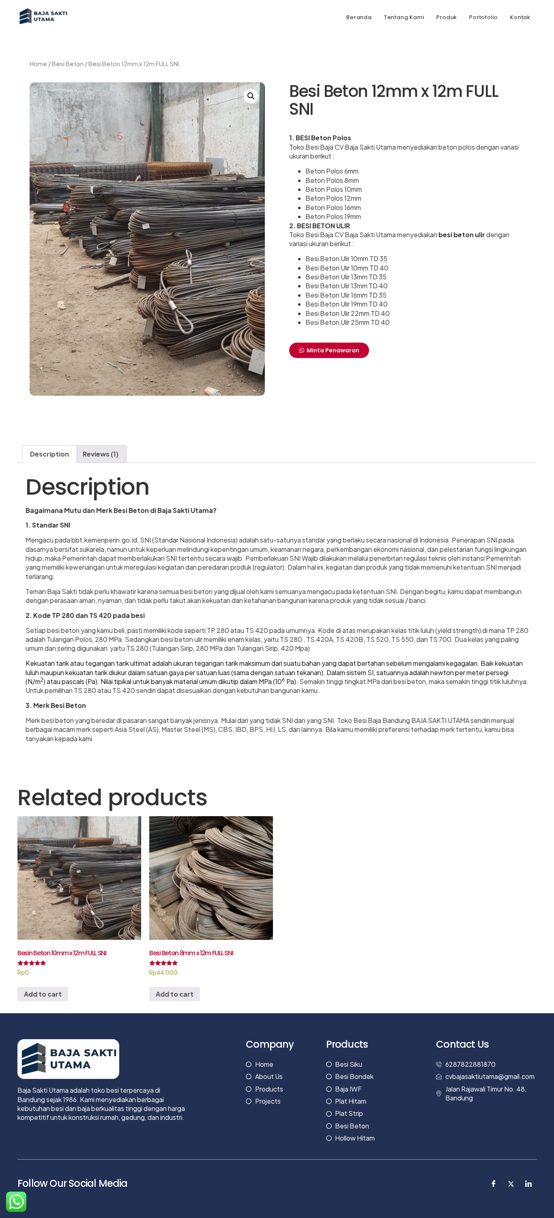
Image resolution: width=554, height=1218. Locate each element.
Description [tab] (49, 454)
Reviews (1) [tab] (100, 454)
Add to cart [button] (43, 994)
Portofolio (483, 17)
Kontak (520, 17)
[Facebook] (493, 1184)
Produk (446, 17)
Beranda (359, 17)
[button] (251, 96)
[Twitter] (511, 1184)
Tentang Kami (404, 17)
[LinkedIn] (528, 1184)
